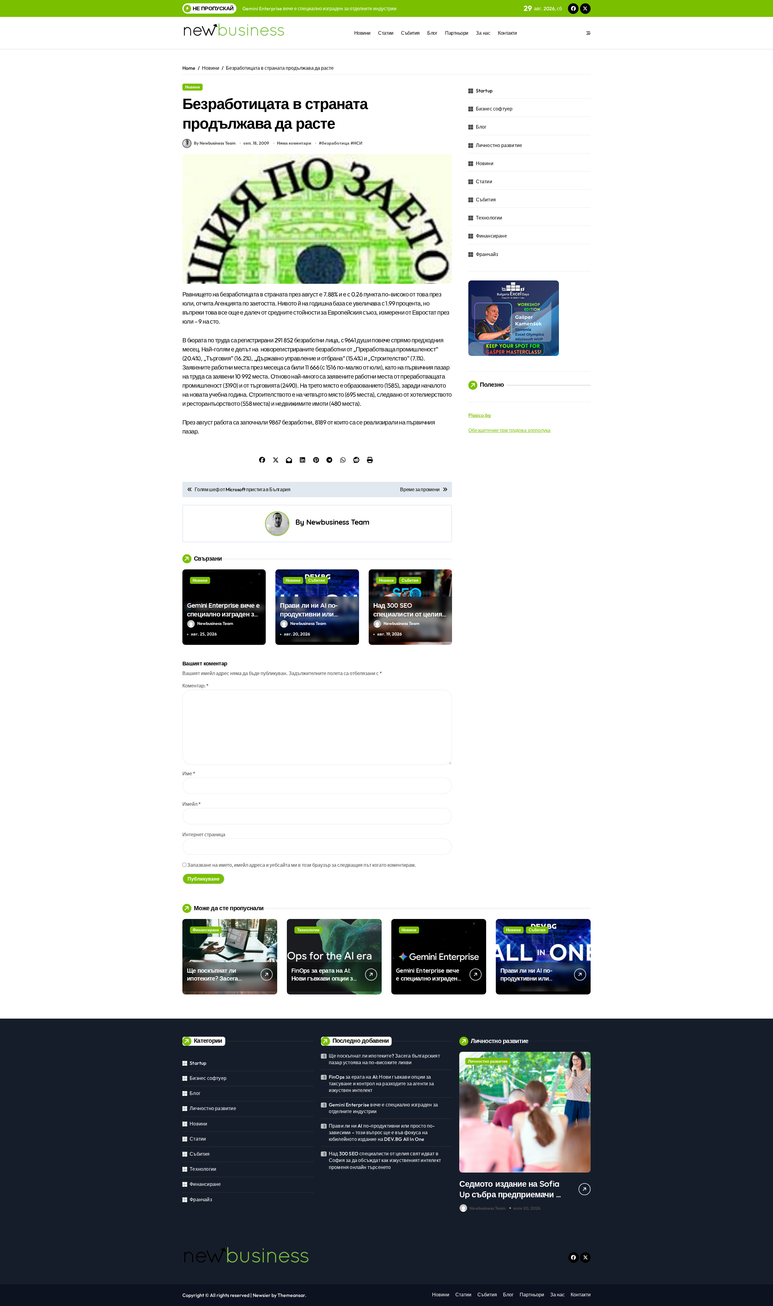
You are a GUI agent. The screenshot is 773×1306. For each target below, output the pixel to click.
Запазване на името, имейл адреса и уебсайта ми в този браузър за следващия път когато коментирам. (301, 865)
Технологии (489, 218)
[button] (585, 1133)
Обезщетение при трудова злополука (509, 430)
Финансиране (491, 236)
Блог (432, 33)
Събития (410, 33)
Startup (484, 91)
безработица (335, 143)
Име (188, 773)
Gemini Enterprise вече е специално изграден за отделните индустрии (223, 614)
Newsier (262, 1295)
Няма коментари (294, 143)
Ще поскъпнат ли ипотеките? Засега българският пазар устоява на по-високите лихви (384, 1059)
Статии (385, 33)
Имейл (191, 804)
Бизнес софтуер (494, 109)
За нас (483, 33)
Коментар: (195, 686)
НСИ (357, 143)
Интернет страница (203, 834)
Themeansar (291, 1295)
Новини (362, 33)
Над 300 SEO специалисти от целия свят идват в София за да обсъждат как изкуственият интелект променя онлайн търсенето (385, 1160)
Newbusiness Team (337, 522)
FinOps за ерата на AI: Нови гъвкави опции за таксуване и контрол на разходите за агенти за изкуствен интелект (381, 1083)
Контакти (507, 33)
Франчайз (487, 254)
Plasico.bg (479, 415)
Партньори (456, 33)
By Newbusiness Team (215, 143)
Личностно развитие (499, 145)
